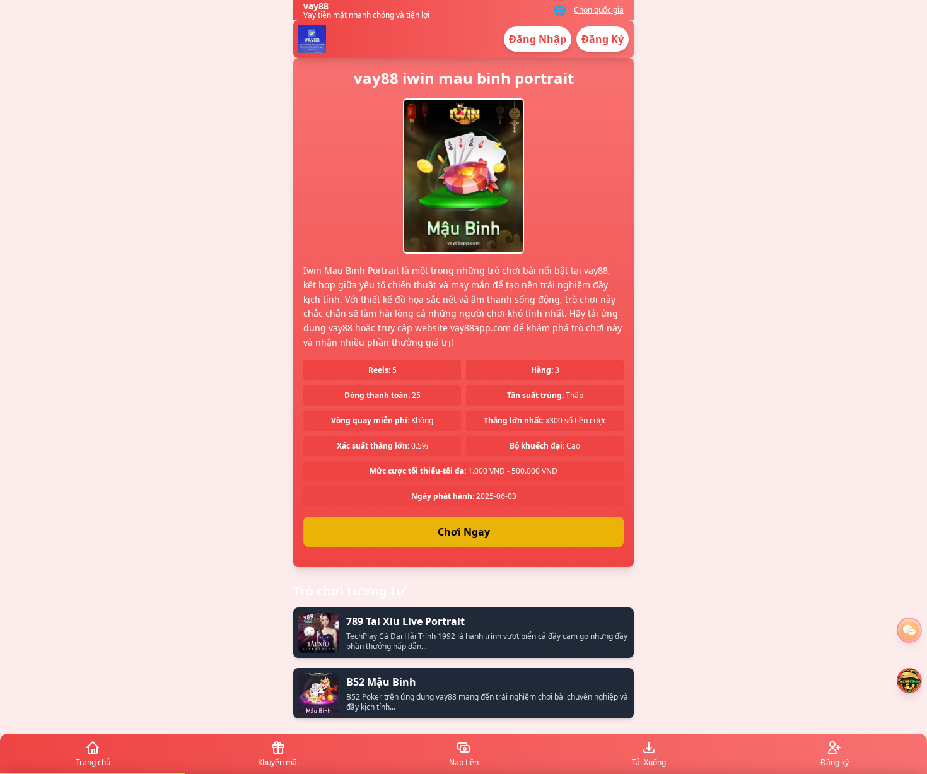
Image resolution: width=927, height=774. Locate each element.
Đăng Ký (602, 39)
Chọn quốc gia (599, 10)
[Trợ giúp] (909, 630)
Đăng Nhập (537, 39)
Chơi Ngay (464, 532)
